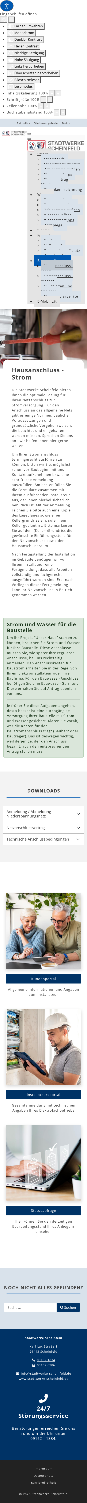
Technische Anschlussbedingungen (38, 839)
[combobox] (30, 1307)
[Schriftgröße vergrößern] (50, 99)
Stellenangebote (46, 123)
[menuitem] (54, 182)
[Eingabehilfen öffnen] (7, 5)
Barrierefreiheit (43, 1483)
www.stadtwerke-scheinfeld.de (43, 1379)
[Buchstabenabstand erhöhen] (63, 112)
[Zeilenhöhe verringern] (41, 106)
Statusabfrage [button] (43, 1210)
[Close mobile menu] (29, 139)
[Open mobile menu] (29, 133)
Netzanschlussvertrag (26, 827)
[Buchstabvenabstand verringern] (56, 112)
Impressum (44, 1469)
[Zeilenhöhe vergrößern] (47, 106)
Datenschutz (44, 1476)
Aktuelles (23, 123)
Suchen (70, 1307)
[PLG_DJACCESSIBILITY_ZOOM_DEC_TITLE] (51, 93)
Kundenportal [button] (43, 979)
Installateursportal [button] (43, 1094)
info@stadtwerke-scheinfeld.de (46, 1373)
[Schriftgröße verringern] (43, 99)
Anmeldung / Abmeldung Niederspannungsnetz (29, 814)
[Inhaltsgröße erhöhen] (58, 93)
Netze (66, 123)
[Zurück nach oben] (78, 1494)
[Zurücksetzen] (3, 20)
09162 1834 (46, 1360)
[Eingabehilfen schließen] (11, 20)
